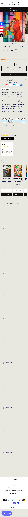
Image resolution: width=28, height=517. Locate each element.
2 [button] (14, 43)
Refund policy (14, 496)
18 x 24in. (18, 64)
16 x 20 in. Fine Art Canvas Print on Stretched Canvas (14, 69)
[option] (14, 9)
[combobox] (6, 190)
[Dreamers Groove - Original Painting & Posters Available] (18, 171)
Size (14, 61)
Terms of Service (14, 493)
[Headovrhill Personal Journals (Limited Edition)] (6, 171)
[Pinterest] (1, 32)
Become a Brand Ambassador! (14, 490)
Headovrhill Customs (14, 3)
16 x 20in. (9, 64)
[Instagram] (1, 26)
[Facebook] (1, 23)
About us (14, 479)
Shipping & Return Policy (14, 488)
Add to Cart (6, 194)
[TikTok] (1, 35)
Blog (14, 485)
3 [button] (15, 43)
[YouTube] (1, 29)
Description (5, 89)
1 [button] (12, 43)
